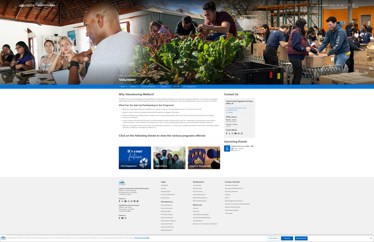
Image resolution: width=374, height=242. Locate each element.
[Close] (371, 238)
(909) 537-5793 (232, 110)
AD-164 (230, 112)
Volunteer (176, 87)
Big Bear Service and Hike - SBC (242, 146)
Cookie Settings (273, 238)
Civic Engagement (189, 87)
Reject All (287, 238)
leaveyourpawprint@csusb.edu (237, 108)
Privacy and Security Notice (142, 238)
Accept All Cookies (301, 238)
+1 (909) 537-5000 (125, 194)
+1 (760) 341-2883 (125, 211)
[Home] (26, 5)
